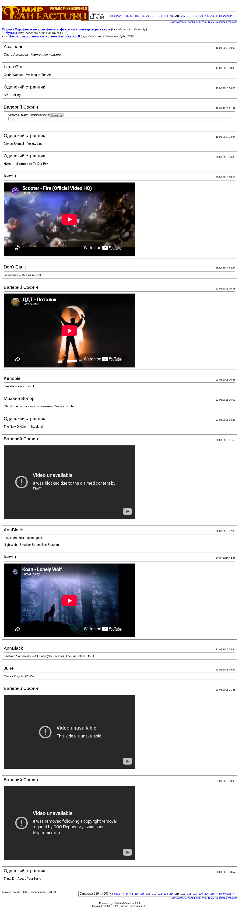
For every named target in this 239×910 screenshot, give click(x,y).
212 (154, 15)
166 (142, 15)
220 (201, 15)
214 (166, 15)
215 (171, 15)
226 (206, 15)
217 (183, 15)
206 (148, 15)
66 (131, 15)
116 (137, 15)
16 (127, 15)
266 (212, 15)
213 (160, 15)
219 (195, 15)
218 (189, 15)
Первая (115, 15)
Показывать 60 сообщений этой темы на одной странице (203, 22)
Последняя (226, 15)
